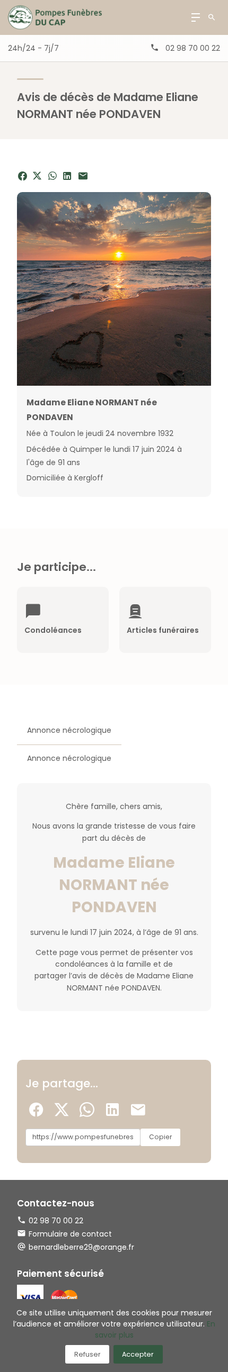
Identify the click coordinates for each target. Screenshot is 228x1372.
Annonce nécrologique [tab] (69, 730)
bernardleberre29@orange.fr (81, 1247)
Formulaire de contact (70, 1234)
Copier (160, 1136)
